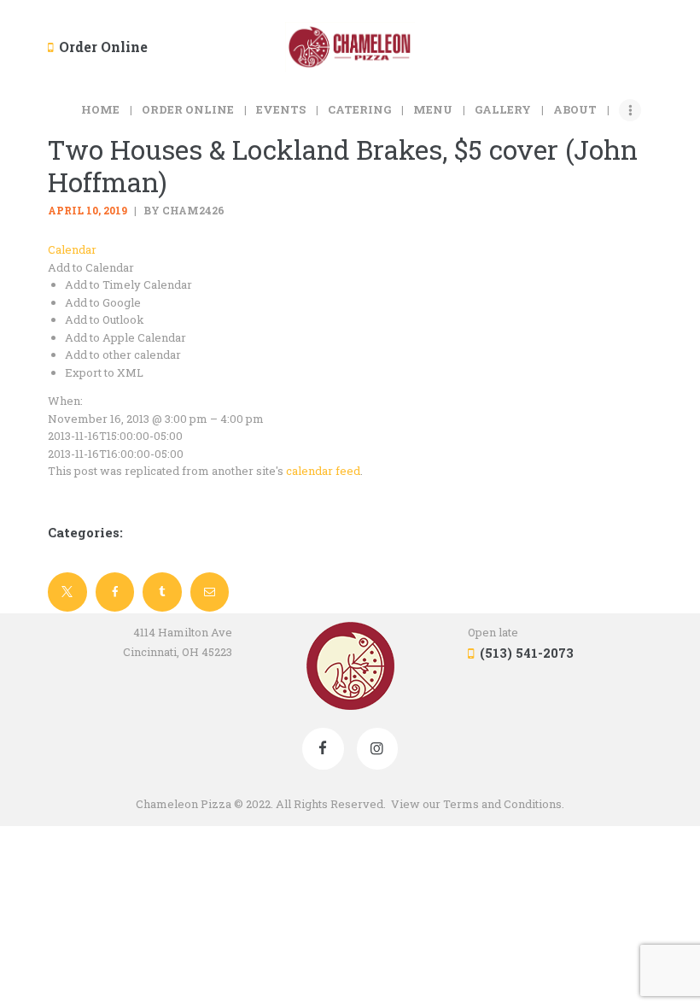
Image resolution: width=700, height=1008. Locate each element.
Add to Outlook (104, 319)
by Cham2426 (183, 210)
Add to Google (103, 302)
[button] (91, 267)
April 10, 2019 (87, 210)
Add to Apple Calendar (125, 337)
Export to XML (104, 372)
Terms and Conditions (502, 804)
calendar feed (323, 470)
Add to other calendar (123, 354)
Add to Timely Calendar (128, 284)
